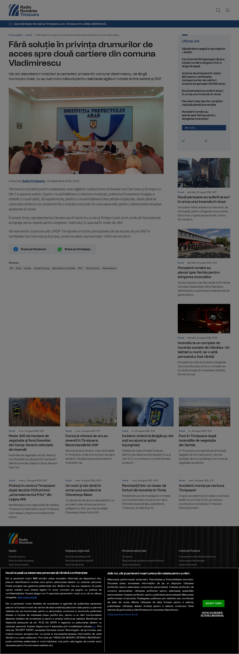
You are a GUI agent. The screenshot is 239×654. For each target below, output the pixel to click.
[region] (119, 611)
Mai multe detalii (27, 597)
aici (94, 626)
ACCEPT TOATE (213, 603)
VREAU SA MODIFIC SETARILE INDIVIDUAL (212, 614)
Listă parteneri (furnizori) (122, 614)
